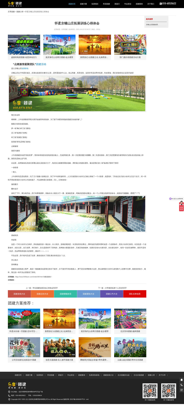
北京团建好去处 (124, 375)
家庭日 (117, 4)
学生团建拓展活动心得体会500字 (45, 288)
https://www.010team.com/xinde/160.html (29, 277)
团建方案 (83, 4)
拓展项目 (95, 4)
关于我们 (150, 4)
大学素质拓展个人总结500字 (116, 288)
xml (87, 399)
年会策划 (127, 4)
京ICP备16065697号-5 (77, 399)
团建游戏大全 (108, 375)
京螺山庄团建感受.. (152, 24)
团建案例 (139, 4)
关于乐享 (162, 375)
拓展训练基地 (94, 375)
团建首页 (72, 4)
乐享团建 (11, 12)
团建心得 (20, 12)
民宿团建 (106, 4)
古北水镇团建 (139, 375)
